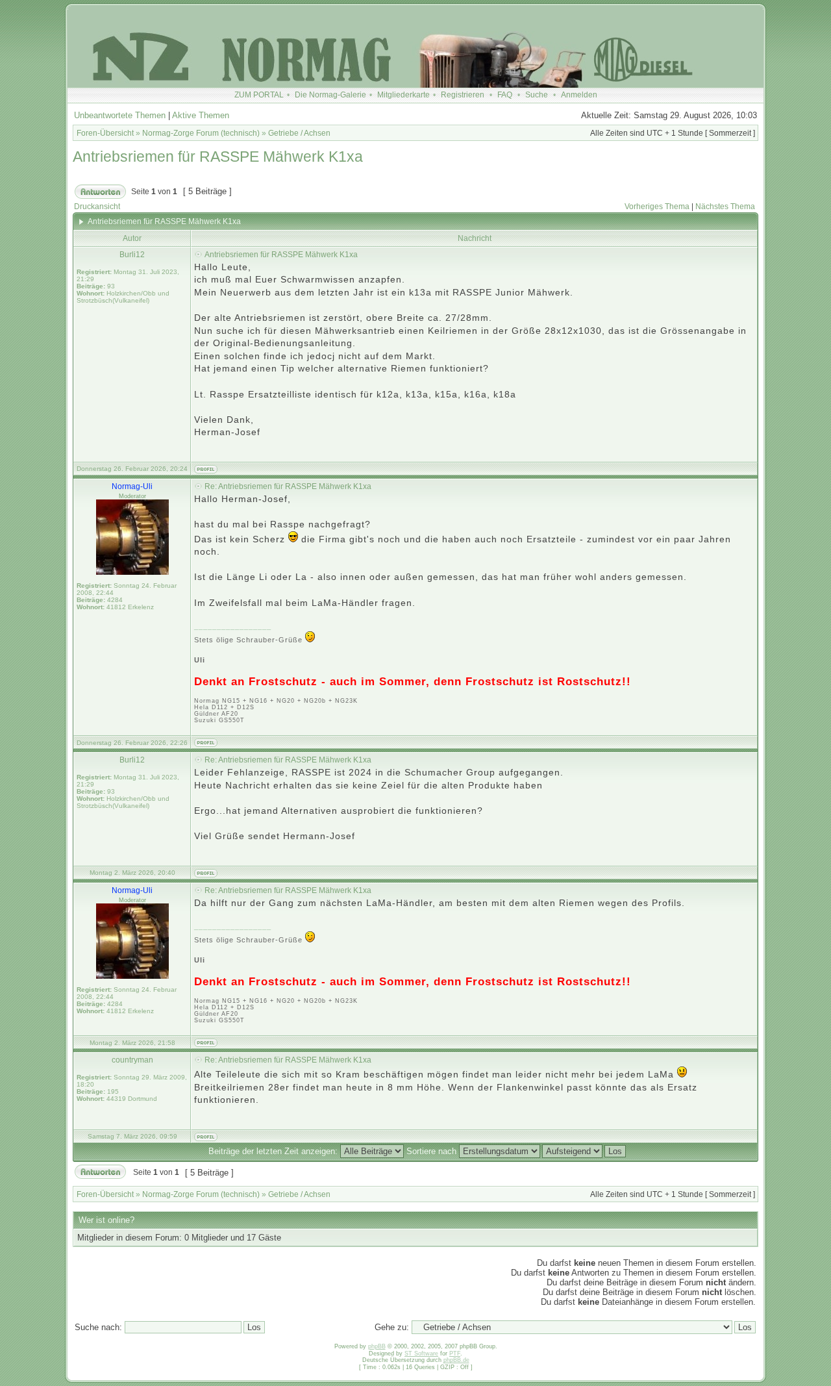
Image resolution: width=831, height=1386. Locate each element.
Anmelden (579, 94)
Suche (536, 94)
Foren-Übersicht (105, 133)
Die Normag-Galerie (330, 94)
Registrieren (462, 94)
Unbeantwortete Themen (120, 115)
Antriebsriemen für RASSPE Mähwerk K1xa (218, 156)
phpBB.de (456, 1360)
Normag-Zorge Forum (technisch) (201, 133)
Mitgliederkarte (403, 94)
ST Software (421, 1353)
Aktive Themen (200, 115)
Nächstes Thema (725, 206)
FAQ (504, 94)
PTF (454, 1353)
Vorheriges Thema (657, 206)
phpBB (377, 1346)
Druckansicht (97, 206)
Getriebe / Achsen (299, 133)
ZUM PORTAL (259, 94)
